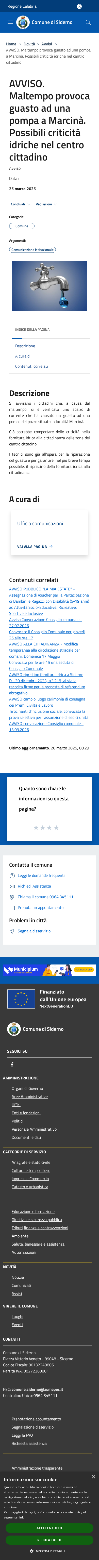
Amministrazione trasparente (37, 1468)
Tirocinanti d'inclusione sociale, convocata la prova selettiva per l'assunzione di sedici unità (48, 714)
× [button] (93, 1477)
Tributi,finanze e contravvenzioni (40, 1228)
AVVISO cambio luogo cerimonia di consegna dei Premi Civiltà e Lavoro (47, 702)
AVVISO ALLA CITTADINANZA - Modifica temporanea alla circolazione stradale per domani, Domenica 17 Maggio (44, 650)
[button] (49, 1551)
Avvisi (46, 44)
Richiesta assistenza (29, 1443)
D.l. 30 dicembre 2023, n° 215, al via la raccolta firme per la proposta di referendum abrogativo (47, 687)
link (21, 1517)
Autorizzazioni (24, 1252)
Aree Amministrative (30, 1096)
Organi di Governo (27, 1088)
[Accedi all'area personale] (79, 6)
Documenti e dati (26, 1137)
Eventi (17, 1324)
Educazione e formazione (33, 1211)
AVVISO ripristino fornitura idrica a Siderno (46, 674)
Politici (17, 1121)
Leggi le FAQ (22, 1435)
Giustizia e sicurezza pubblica (37, 1220)
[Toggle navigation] (10, 22)
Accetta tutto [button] (49, 1528)
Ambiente (20, 1236)
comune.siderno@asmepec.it (37, 1389)
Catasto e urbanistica (30, 1187)
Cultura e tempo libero (31, 1170)
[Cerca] (88, 22)
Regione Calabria (22, 6)
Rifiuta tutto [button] (49, 1540)
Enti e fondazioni (26, 1113)
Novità (29, 44)
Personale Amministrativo (34, 1129)
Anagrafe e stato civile (31, 1162)
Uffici (16, 1105)
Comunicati (21, 1285)
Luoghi (17, 1316)
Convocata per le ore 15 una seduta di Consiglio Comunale (41, 665)
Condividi (18, 204)
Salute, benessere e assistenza (38, 1244)
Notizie (18, 1277)
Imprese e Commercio (30, 1178)
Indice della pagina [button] (32, 329)
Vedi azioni (44, 204)
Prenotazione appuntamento (36, 1419)
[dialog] (49, 1516)
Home (11, 44)
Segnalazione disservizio (33, 1427)
